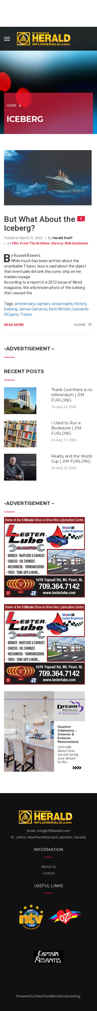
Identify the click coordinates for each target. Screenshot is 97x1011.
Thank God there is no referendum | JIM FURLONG (71, 395)
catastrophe (62, 304)
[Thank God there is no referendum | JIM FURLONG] (20, 400)
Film (15, 243)
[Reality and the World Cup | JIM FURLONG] (20, 466)
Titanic (26, 314)
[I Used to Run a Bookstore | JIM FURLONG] (20, 433)
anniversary (24, 304)
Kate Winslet (60, 309)
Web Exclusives (76, 243)
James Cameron (33, 309)
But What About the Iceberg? (39, 223)
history (80, 304)
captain (42, 304)
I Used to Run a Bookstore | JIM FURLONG (66, 428)
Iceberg (10, 309)
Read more (14, 325)
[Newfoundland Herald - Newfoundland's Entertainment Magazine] (46, 38)
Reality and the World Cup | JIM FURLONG (71, 459)
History (57, 243)
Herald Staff (62, 238)
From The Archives (35, 243)
